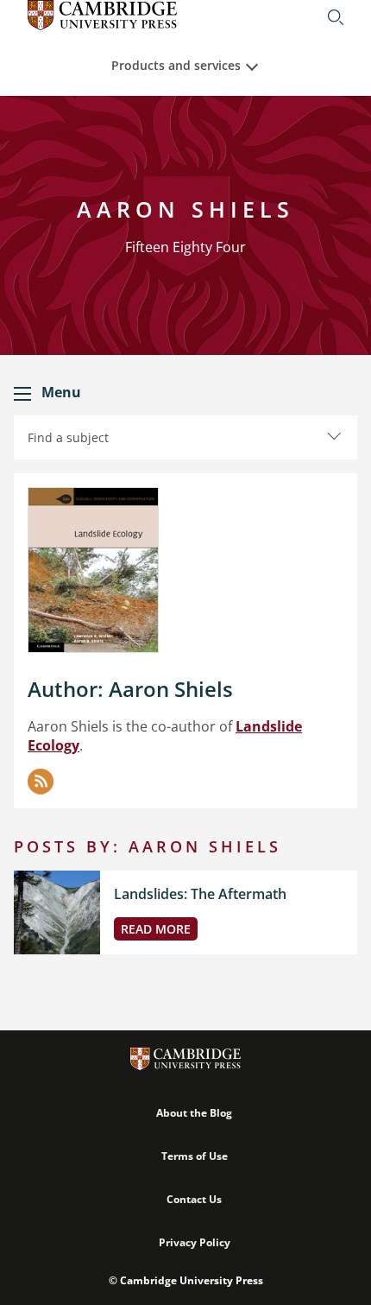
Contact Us (194, 1199)
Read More (156, 929)
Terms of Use (194, 1156)
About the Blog (194, 1112)
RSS (40, 782)
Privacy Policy (194, 1242)
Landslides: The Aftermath (200, 893)
